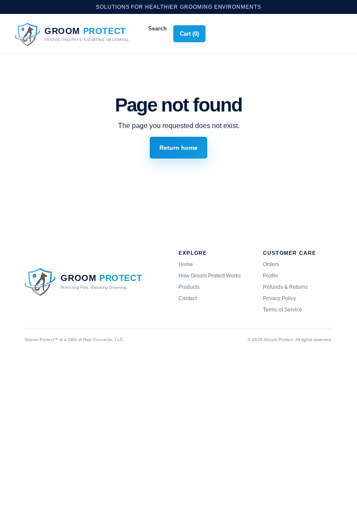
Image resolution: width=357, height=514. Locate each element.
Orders (271, 264)
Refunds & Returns (285, 287)
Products (188, 287)
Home (185, 264)
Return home (178, 147)
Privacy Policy (279, 298)
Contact (187, 298)
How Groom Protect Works (209, 276)
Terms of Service (282, 310)
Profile (270, 276)
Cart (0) (189, 33)
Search (157, 28)
